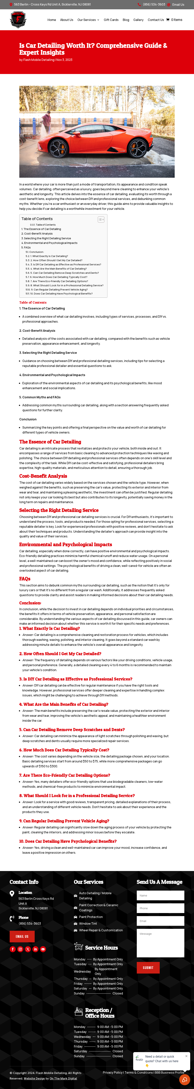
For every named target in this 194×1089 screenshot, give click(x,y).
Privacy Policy (113, 1072)
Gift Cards (111, 20)
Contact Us (156, 20)
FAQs (27, 247)
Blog (126, 20)
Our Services (86, 20)
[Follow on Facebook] (13, 949)
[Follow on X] (28, 949)
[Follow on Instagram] (20, 949)
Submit (148, 967)
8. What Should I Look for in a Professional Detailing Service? (67, 285)
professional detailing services (101, 361)
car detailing (85, 517)
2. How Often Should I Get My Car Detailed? (56, 260)
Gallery (138, 20)
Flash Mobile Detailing (38, 60)
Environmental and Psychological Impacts (50, 243)
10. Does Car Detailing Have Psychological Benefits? (61, 293)
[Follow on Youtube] (43, 949)
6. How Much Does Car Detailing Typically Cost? (58, 277)
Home (52, 20)
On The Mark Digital (63, 1078)
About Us (66, 20)
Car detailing (28, 551)
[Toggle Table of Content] (99, 219)
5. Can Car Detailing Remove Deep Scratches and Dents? (65, 272)
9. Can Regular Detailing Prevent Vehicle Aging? (59, 289)
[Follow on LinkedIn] (35, 949)
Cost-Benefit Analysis (38, 233)
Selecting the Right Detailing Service (47, 238)
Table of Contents (46, 224)
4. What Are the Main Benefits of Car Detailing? (59, 268)
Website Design (34, 1078)
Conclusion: (36, 252)
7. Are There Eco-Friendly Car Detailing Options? (59, 281)
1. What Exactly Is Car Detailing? (49, 256)
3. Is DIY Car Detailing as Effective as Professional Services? (66, 264)
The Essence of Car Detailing (42, 229)
